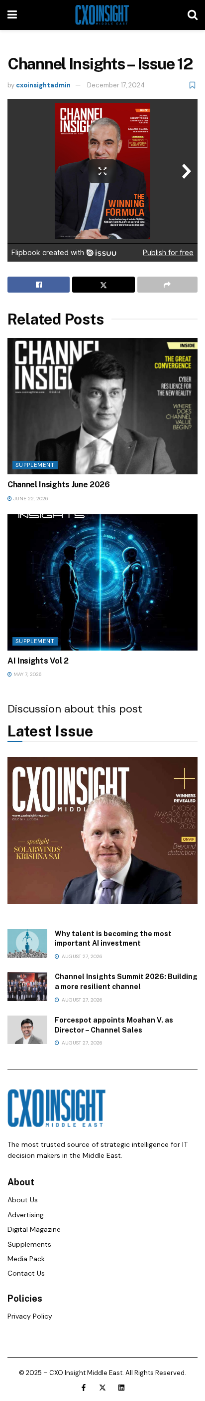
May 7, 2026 (27, 674)
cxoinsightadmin (43, 85)
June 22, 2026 (30, 498)
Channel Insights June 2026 (58, 484)
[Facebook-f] (83, 1387)
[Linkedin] (121, 1387)
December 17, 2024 (116, 85)
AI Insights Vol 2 (38, 661)
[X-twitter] (102, 1387)
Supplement (35, 464)
